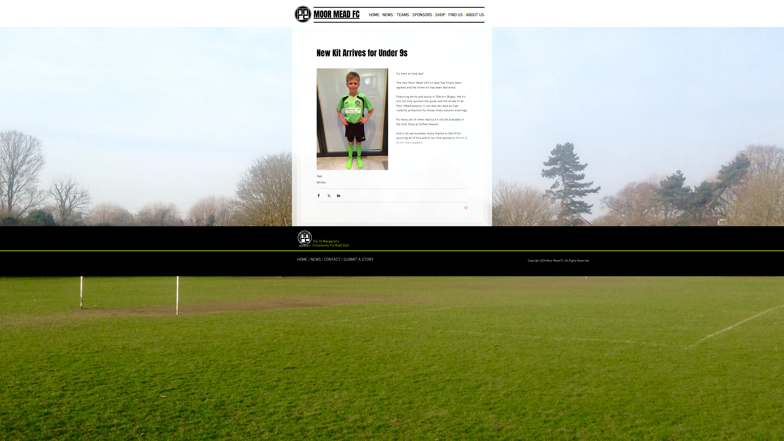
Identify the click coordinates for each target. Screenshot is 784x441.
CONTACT (332, 259)
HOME (374, 15)
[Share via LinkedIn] (339, 195)
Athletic (321, 182)
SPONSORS (422, 15)
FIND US (455, 15)
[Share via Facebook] (319, 195)
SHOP (440, 15)
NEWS (387, 15)
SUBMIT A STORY (358, 259)
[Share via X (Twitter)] (329, 195)
